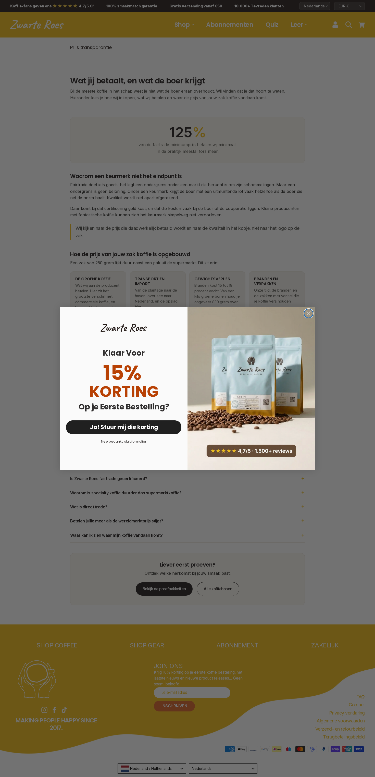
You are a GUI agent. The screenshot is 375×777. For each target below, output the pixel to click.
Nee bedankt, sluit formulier (123, 441)
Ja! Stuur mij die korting (124, 427)
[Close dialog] (308, 313)
